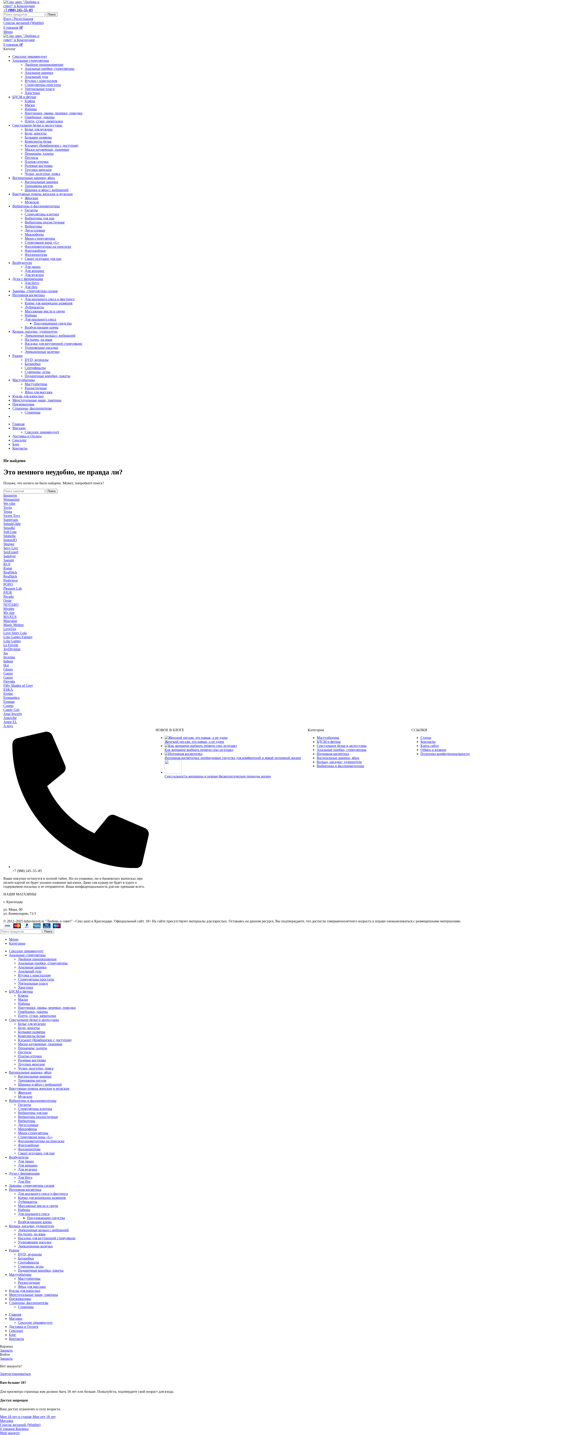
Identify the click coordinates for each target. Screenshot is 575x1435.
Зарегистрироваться (15, 1374)
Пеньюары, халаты (39, 153)
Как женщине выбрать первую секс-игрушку (199, 750)
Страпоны (32, 412)
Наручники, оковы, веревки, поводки (53, 113)
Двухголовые (35, 230)
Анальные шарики (39, 73)
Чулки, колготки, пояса (42, 174)
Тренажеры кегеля (39, 186)
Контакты (428, 742)
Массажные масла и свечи (45, 311)
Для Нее (31, 287)
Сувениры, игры (37, 372)
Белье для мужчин (39, 129)
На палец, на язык (38, 339)
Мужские (32, 202)
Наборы (31, 109)
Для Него (32, 283)
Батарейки (33, 364)
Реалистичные (36, 388)
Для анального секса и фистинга (50, 299)
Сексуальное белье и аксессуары (342, 746)
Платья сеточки (37, 162)
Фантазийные (35, 250)
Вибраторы (33, 226)
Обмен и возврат (433, 750)
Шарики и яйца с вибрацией (47, 190)
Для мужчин (34, 275)
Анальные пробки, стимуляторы (49, 69)
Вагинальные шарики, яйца (338, 758)
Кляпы (30, 101)
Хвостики (32, 93)
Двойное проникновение (44, 64)
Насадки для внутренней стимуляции (53, 343)
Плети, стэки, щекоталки (44, 121)
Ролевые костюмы (39, 166)
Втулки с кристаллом (41, 81)
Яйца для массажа (38, 392)
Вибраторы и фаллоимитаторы (340, 766)
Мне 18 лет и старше (16, 1417)
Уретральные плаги (40, 89)
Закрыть (6, 1350)
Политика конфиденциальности (445, 754)
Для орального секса (40, 319)
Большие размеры (38, 137)
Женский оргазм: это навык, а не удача (194, 742)
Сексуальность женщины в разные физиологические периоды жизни (218, 776)
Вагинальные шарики (41, 182)
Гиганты (31, 210)
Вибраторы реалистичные (45, 222)
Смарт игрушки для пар (43, 259)
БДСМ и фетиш (329, 742)
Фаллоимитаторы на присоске (48, 246)
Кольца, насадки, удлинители (339, 762)
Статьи (425, 738)
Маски (30, 105)
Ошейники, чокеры (40, 117)
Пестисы (31, 157)
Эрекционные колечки (42, 352)
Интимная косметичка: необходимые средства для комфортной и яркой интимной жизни (233, 758)
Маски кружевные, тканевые (47, 149)
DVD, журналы (37, 360)
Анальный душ (36, 77)
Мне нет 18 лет (44, 1417)
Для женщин (34, 271)
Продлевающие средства (53, 323)
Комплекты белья (38, 141)
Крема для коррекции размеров (49, 303)
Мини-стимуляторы (40, 238)
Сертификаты (35, 368)
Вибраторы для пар (39, 218)
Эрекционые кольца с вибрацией (50, 335)
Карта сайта (429, 746)
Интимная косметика (333, 754)
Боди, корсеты (35, 133)
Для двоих (33, 267)
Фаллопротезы (36, 255)
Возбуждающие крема (41, 327)
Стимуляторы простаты (43, 85)
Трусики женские (38, 170)
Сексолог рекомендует (42, 432)
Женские (31, 198)
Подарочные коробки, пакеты (47, 376)
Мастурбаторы (36, 384)
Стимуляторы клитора (42, 214)
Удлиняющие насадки (41, 348)
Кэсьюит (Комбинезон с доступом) (51, 145)
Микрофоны (34, 234)
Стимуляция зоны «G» (42, 242)
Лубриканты (34, 307)
